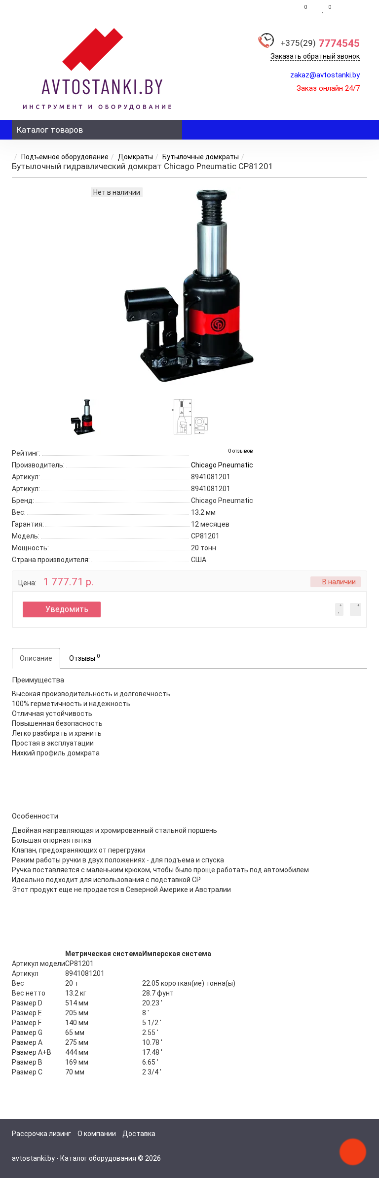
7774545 (320, 43)
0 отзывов (240, 451)
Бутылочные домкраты (200, 157)
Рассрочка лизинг (41, 1134)
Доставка (138, 1134)
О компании (96, 1134)
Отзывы (84, 657)
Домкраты (135, 157)
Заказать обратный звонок (315, 56)
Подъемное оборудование (65, 157)
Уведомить (66, 609)
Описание (36, 658)
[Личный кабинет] (351, 9)
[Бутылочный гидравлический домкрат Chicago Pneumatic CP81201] (83, 416)
